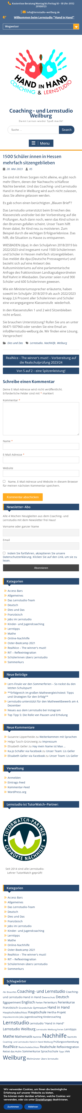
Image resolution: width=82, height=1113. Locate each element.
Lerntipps (14, 629)
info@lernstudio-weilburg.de (43, 12)
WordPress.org (17, 792)
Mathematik (23, 1036)
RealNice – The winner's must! (27, 648)
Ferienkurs (50, 1002)
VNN (67, 1051)
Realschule (48, 1047)
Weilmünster (33, 1058)
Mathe (12, 633)
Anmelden (14, 777)
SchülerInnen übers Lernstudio (27, 657)
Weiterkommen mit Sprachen (58, 737)
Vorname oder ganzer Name (21, 526)
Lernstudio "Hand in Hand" (47, 1023)
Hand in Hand (58, 1007)
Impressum (49, 741)
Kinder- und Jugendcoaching (26, 624)
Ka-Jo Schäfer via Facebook (25, 751)
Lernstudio (36, 343)
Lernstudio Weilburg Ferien (50, 1029)
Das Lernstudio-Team (21, 600)
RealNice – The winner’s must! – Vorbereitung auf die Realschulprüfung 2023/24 (41, 360)
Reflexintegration (68, 1047)
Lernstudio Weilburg (19, 1029)
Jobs (21, 1016)
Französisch (15, 614)
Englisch (28, 1002)
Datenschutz (48, 997)
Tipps (61, 1051)
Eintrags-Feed (16, 782)
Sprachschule (49, 1051)
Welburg (62, 343)
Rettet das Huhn (12, 1051)
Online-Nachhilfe (19, 638)
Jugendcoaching (34, 1016)
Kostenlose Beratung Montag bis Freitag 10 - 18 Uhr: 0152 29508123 (43, 5)
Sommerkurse (31, 1051)
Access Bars (15, 591)
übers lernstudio (49, 1058)
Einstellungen (43, 1099)
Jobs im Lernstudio (19, 619)
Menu (45, 143)
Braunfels (11, 992)
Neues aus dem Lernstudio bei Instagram (34, 710)
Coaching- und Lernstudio (41, 991)
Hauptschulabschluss (15, 1012)
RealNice (10, 1046)
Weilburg (14, 1057)
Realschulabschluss (28, 1047)
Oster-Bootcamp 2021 (21, 643)
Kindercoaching (52, 1016)
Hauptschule (37, 1012)
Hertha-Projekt (56, 1012)
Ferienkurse (66, 1002)
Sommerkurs (16, 662)
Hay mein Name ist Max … (49, 746)
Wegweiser (12, 26)
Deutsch (13, 605)
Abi (4, 992)
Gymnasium (40, 1007)
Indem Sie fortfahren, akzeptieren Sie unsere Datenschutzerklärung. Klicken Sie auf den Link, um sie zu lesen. (40, 556)
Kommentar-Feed (19, 787)
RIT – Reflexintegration (22, 652)
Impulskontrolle (11, 1017)
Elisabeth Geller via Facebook (26, 756)
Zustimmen (13, 1106)
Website (8, 468)
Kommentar (11, 400)
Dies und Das (15, 343)
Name (8, 441)
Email (6, 540)
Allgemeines (15, 595)
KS (30, 169)
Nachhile (37, 1037)
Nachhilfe (49, 343)
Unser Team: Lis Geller (60, 751)
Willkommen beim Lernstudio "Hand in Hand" (44, 17)
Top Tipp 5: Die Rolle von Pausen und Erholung (38, 715)
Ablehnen (33, 1106)
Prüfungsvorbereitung (66, 1041)
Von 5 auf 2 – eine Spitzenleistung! (41, 371)
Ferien (39, 1002)
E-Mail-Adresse (13, 454)
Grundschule (25, 1007)
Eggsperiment (12, 1002)
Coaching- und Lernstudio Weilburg (41, 113)
